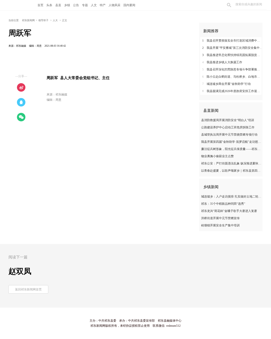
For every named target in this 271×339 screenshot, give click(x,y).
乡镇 (67, 5)
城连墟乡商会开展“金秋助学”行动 (226, 83)
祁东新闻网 (28, 20)
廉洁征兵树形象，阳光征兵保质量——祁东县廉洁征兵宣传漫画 (231, 149)
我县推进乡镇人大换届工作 (222, 62)
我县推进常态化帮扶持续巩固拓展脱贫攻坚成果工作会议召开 (232, 55)
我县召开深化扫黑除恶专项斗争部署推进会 (232, 69)
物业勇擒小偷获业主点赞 (217, 156)
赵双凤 (19, 271)
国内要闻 (129, 5)
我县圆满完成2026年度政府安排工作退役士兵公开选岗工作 (232, 91)
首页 (40, 5)
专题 (85, 5)
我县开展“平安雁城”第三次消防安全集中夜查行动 (232, 47)
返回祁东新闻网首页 (28, 289)
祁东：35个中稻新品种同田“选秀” (223, 203)
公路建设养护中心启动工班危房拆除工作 (227, 127)
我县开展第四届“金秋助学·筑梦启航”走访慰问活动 (231, 141)
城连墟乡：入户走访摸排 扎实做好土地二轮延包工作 (231, 196)
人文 (94, 5)
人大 (55, 20)
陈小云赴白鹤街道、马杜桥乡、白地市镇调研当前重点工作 (232, 76)
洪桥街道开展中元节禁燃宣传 (220, 218)
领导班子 (43, 20)
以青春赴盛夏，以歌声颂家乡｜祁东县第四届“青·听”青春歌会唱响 (231, 170)
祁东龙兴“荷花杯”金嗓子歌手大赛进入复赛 (229, 211)
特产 (103, 5)
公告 (76, 5)
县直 (58, 5)
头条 (49, 5)
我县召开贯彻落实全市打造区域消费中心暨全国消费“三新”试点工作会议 (232, 40)
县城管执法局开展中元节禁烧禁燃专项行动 (229, 134)
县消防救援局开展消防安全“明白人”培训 (227, 120)
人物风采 (114, 5)
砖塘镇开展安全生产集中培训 (220, 225)
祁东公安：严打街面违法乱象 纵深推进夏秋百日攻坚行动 (231, 163)
